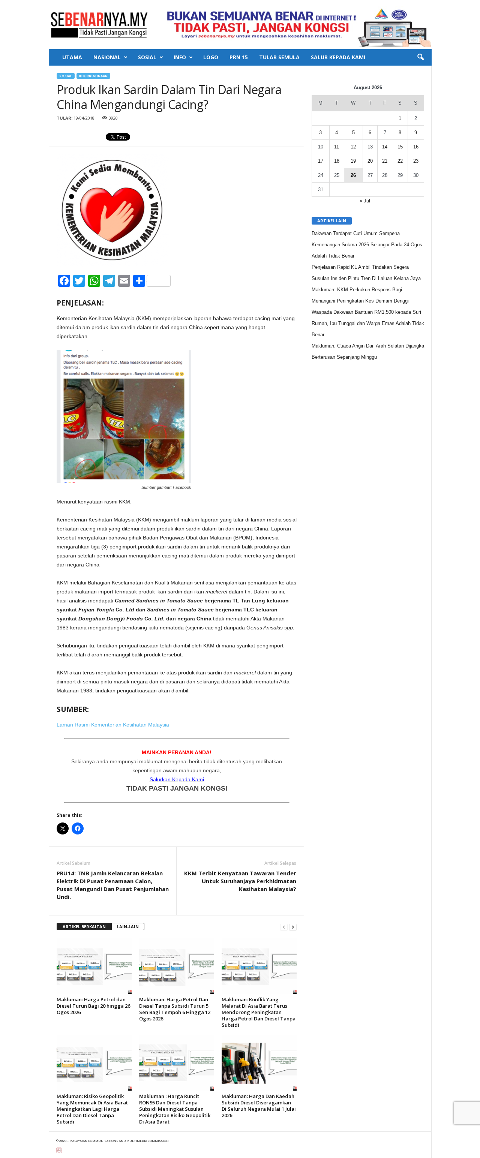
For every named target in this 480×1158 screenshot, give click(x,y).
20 (370, 161)
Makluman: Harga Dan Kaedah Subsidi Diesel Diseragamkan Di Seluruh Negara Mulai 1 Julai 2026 (259, 1106)
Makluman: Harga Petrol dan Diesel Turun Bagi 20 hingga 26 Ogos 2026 (93, 1006)
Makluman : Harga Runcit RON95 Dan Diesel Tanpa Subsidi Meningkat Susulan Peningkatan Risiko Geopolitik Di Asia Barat (174, 1109)
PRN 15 (239, 57)
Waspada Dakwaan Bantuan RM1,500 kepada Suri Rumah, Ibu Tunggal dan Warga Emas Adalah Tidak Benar (368, 323)
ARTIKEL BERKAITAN (84, 926)
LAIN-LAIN (128, 926)
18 (336, 161)
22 (400, 161)
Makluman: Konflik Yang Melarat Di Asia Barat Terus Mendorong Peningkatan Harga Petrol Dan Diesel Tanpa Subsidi (259, 1012)
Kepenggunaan (93, 75)
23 (415, 161)
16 (415, 147)
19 (353, 161)
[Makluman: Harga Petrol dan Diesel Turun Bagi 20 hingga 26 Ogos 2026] (94, 966)
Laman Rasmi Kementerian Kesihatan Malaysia (113, 725)
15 (400, 147)
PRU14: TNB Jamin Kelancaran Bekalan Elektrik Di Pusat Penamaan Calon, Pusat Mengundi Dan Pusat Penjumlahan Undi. (113, 884)
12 (353, 147)
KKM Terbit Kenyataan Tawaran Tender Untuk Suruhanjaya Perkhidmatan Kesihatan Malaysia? (240, 881)
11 (336, 147)
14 (384, 147)
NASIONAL (107, 57)
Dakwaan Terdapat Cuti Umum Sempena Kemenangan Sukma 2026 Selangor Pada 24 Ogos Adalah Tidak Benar (367, 245)
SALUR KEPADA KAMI (338, 57)
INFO (180, 57)
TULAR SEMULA (279, 57)
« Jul (365, 201)
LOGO (210, 57)
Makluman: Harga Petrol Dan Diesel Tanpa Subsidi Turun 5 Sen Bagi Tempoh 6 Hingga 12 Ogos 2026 (174, 1009)
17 (320, 161)
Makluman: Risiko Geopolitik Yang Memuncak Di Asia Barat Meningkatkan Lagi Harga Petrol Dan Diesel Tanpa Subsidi (92, 1109)
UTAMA (72, 57)
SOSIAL (147, 57)
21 (384, 161)
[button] (420, 57)
